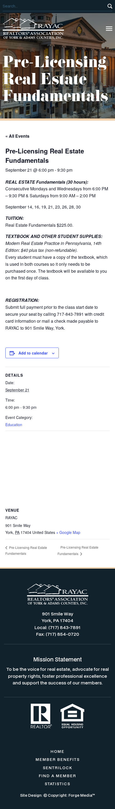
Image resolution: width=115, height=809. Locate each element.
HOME (57, 751)
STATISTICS (57, 783)
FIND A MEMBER (57, 775)
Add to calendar (33, 353)
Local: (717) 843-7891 (57, 627)
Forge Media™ (81, 795)
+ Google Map (68, 532)
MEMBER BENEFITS (58, 759)
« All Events (17, 136)
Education (13, 424)
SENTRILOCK (57, 767)
